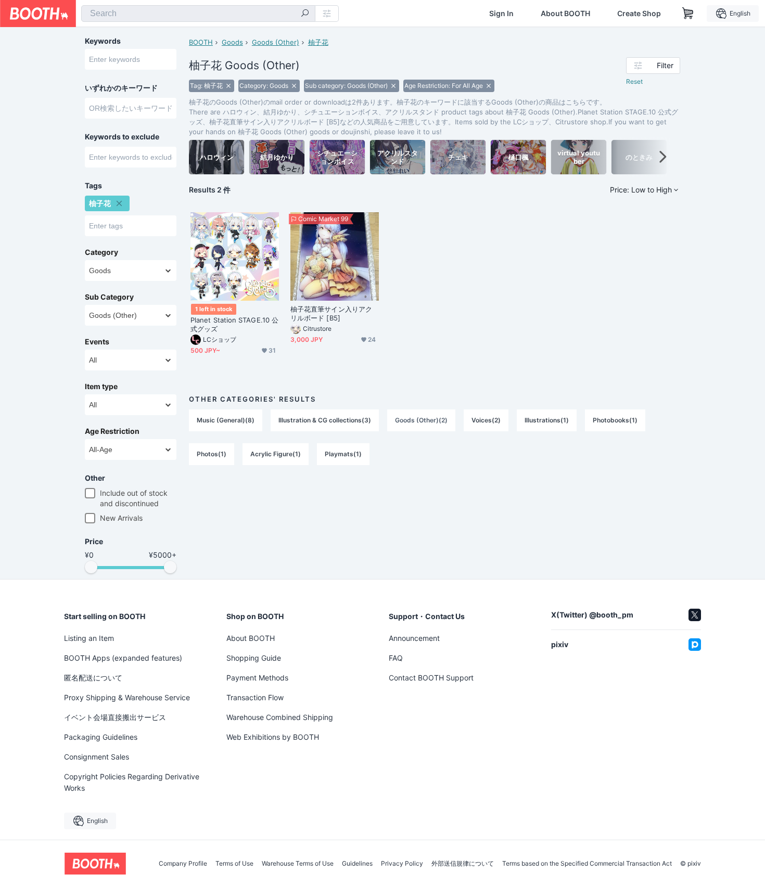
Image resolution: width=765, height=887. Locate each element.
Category (101, 252)
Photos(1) (211, 454)
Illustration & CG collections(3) (324, 420)
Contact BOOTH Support (431, 677)
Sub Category (109, 297)
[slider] (91, 567)
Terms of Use (234, 863)
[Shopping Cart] (688, 13)
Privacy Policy (402, 863)
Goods (232, 42)
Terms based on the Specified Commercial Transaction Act (587, 863)
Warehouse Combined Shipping (279, 717)
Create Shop (639, 13)
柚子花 (318, 42)
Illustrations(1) (547, 420)
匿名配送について (93, 677)
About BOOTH (565, 13)
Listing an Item (89, 638)
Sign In (501, 13)
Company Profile (183, 863)
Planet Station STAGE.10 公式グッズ (234, 324)
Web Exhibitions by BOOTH (272, 736)
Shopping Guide (253, 657)
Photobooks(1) (615, 420)
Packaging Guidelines (100, 736)
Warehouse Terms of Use (298, 863)
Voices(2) (486, 420)
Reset (634, 81)
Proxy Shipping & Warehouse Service (127, 697)
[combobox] (198, 13)
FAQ (396, 657)
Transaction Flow (255, 697)
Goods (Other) (275, 42)
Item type (101, 386)
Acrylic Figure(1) (275, 454)
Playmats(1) (343, 454)
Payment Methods (257, 677)
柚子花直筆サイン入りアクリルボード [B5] (331, 313)
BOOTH (201, 42)
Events (97, 341)
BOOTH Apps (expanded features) (123, 657)
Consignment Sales (96, 756)
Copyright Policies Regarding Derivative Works (131, 782)
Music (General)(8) (225, 420)
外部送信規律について (462, 863)
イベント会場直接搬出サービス (115, 717)
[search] (305, 14)
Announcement (414, 638)
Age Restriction (112, 431)
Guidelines (357, 863)
